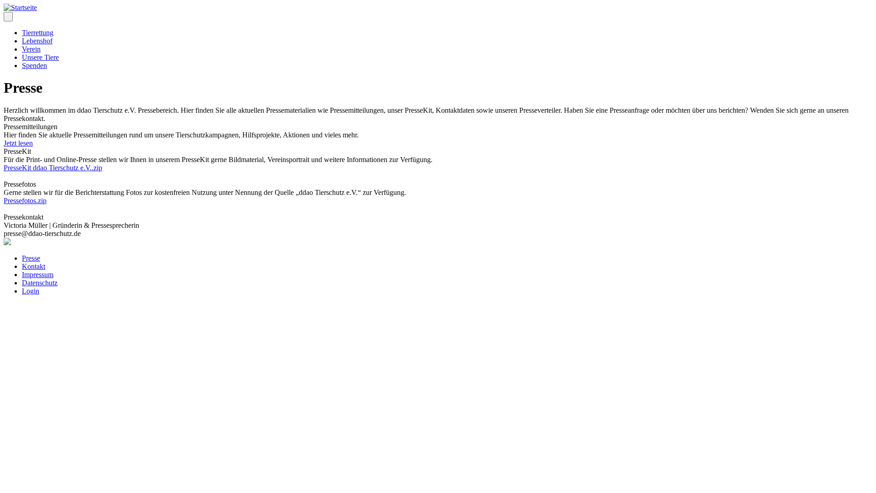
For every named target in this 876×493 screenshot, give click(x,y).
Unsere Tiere (40, 57)
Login (30, 291)
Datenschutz (39, 283)
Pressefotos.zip (25, 201)
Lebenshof (37, 41)
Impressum (37, 274)
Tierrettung (37, 33)
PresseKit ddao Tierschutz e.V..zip (53, 168)
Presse (31, 258)
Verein (31, 49)
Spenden (34, 65)
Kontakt (33, 266)
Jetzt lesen (18, 143)
